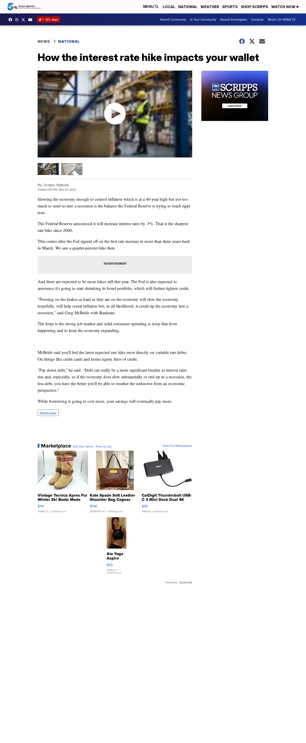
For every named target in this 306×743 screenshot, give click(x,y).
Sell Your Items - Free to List (92, 446)
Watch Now (283, 6)
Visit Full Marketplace (177, 445)
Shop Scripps (254, 6)
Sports (230, 6)
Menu (149, 7)
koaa (24, 20)
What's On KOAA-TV (281, 19)
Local (169, 6)
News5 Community (173, 19)
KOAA (11, 20)
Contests (257, 19)
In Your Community (203, 19)
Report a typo (48, 413)
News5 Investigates (233, 19)
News (44, 41)
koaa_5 (18, 20)
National (187, 6)
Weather (209, 6)
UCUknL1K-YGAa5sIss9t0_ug (31, 20)
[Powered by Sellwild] (185, 582)
